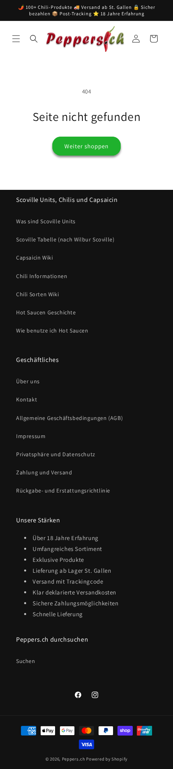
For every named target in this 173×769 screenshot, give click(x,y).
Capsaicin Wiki (34, 257)
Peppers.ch (73, 759)
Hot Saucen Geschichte (46, 312)
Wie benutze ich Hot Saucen (52, 330)
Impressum (30, 436)
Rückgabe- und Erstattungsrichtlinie (63, 490)
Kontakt (26, 399)
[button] (16, 39)
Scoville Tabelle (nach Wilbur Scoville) (65, 239)
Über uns (28, 381)
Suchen (25, 661)
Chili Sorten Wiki (37, 294)
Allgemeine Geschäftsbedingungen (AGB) (69, 418)
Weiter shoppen (86, 146)
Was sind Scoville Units (46, 221)
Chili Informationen (41, 276)
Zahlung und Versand (44, 472)
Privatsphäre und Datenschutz (55, 454)
